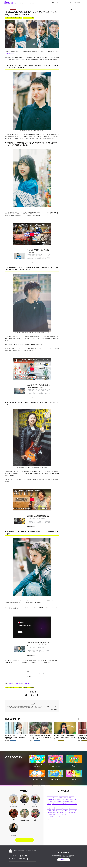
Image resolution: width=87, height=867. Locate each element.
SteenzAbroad (66, 801)
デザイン (61, 806)
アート (49, 803)
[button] (80, 719)
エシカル (55, 806)
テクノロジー (50, 808)
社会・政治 (74, 803)
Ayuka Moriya (18, 683)
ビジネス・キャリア (52, 801)
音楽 (76, 799)
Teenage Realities (13, 9)
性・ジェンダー (72, 812)
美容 (54, 810)
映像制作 (50, 812)
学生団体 (50, 806)
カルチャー (55, 812)
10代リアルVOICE (13, 17)
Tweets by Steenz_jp (67, 9)
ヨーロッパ (55, 814)
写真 (66, 812)
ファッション (67, 803)
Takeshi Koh (26, 683)
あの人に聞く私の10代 (52, 819)
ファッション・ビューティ (58, 803)
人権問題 (50, 814)
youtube (25, 17)
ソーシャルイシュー (52, 795)
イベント (74, 808)
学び (65, 806)
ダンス (66, 814)
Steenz (20, 17)
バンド (61, 814)
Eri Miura (11, 683)
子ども (59, 816)
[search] (71, 2)
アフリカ (71, 799)
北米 (75, 810)
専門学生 (62, 812)
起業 (69, 806)
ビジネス (66, 810)
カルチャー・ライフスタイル (62, 799)
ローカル (71, 816)
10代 (7, 17)
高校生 (60, 797)
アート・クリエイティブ (53, 797)
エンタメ (71, 797)
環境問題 (66, 797)
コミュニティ (59, 810)
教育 (72, 801)
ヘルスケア (65, 816)
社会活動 (59, 801)
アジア (70, 810)
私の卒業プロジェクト (52, 816)
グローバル (64, 795)
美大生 (49, 810)
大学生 (59, 795)
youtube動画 (31, 17)
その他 (68, 808)
